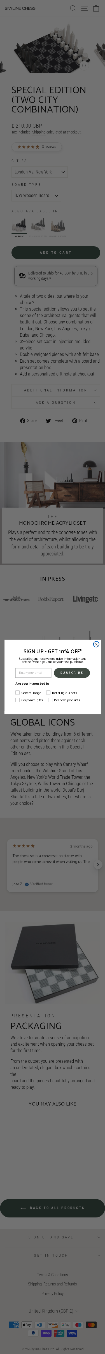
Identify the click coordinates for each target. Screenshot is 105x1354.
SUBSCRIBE (71, 673)
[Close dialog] (96, 644)
